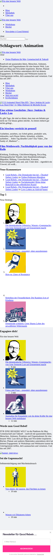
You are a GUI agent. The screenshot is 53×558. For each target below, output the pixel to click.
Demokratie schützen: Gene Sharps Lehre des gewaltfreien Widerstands (25, 324)
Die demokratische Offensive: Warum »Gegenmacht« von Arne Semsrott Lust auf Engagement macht (28, 226)
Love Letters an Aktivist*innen (34, 189)
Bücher (8, 27)
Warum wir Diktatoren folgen (18, 515)
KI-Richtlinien (11, 98)
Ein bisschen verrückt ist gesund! (18, 128)
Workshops (10, 24)
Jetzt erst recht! (11, 95)
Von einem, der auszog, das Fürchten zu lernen (25, 489)
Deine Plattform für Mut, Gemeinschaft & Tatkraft (26, 59)
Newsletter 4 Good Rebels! (17, 31)
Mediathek (10, 13)
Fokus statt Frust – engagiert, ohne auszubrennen (26, 251)
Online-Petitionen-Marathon (33, 177)
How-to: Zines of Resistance (17, 274)
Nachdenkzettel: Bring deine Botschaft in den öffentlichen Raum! (25, 183)
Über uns (9, 15)
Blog (7, 10)
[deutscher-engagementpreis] (9, 453)
